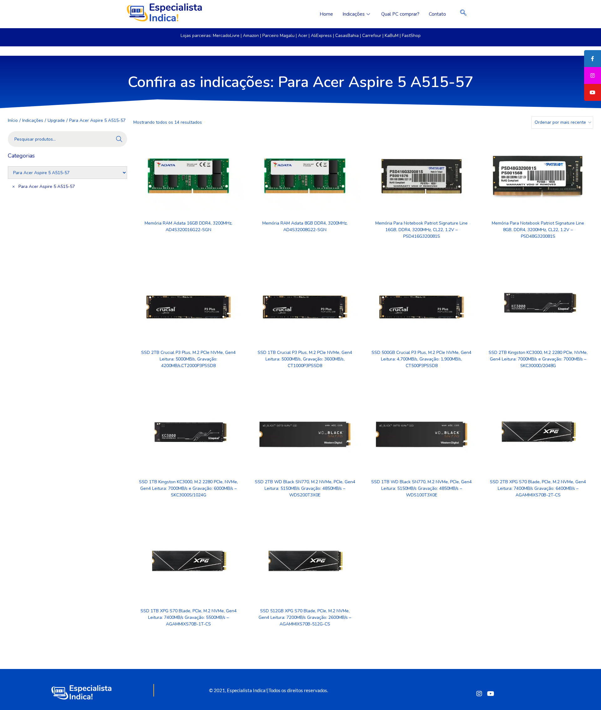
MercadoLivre (226, 36)
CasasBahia (347, 36)
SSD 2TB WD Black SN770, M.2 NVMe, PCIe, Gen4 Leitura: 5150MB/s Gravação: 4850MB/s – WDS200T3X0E (305, 488)
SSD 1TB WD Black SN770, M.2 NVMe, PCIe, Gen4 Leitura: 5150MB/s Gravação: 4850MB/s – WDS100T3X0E (421, 488)
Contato (437, 14)
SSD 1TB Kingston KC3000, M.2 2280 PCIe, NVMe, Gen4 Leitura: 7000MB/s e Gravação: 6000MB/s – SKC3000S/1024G (188, 488)
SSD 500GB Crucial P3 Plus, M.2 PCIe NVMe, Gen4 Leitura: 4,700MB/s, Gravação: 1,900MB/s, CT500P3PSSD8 (421, 359)
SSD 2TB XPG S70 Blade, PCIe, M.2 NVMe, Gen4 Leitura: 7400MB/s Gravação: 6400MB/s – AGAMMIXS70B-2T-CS (538, 488)
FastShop (411, 36)
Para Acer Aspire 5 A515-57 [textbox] (43, 186)
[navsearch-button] (463, 14)
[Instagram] (479, 693)
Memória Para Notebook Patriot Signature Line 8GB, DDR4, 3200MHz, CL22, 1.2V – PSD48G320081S (538, 229)
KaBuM (391, 36)
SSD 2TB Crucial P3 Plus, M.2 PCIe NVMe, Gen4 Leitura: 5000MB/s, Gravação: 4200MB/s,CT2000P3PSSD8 (188, 359)
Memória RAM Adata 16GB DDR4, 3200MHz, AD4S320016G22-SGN (188, 226)
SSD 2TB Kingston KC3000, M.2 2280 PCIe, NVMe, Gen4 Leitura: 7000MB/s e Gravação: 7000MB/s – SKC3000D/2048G (538, 359)
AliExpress (321, 36)
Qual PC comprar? (400, 14)
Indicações (353, 14)
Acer (302, 36)
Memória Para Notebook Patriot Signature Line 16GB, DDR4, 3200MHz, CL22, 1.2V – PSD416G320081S (421, 229)
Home (326, 14)
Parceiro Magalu (278, 36)
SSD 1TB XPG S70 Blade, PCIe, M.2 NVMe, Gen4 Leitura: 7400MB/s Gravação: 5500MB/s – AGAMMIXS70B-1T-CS (189, 617)
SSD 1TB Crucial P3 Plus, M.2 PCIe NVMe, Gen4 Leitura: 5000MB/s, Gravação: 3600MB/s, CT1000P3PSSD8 (305, 359)
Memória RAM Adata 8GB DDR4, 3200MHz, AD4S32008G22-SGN (304, 226)
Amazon (251, 36)
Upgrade (56, 120)
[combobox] (67, 197)
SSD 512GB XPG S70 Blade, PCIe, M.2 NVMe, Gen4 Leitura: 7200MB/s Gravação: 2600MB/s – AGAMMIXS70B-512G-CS (305, 617)
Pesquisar (119, 139)
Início (13, 120)
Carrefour (371, 36)
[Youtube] (490, 693)
